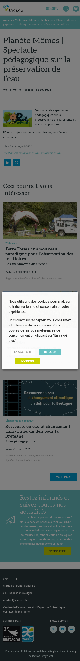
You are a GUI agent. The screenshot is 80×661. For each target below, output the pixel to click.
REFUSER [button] (50, 351)
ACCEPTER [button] (27, 361)
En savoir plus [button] (22, 351)
